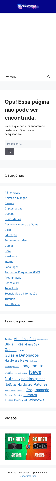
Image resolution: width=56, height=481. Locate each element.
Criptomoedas (13, 208)
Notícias (12, 378)
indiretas (33, 361)
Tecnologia (11, 288)
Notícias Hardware (18, 384)
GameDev (32, 344)
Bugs (9, 344)
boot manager (42, 339)
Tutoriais (10, 298)
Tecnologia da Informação (21, 293)
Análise (8, 339)
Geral (8, 251)
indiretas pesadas (12, 367)
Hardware (11, 256)
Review (8, 395)
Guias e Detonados (22, 355)
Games (9, 245)
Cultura (9, 213)
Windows (36, 400)
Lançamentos (33, 365)
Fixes (19, 344)
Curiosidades (13, 219)
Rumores (30, 395)
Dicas (8, 229)
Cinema (9, 203)
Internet (9, 261)
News (35, 372)
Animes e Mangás (16, 197)
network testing (21, 373)
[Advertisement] (28, 42)
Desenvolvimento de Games (22, 224)
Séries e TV (12, 283)
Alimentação (12, 192)
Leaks (9, 373)
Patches (41, 384)
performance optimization (15, 391)
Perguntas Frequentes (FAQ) (22, 272)
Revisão (18, 395)
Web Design (12, 304)
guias (21, 350)
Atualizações (25, 339)
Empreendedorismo (17, 240)
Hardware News (17, 360)
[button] (48, 76)
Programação (13, 277)
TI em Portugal (16, 400)
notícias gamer (33, 379)
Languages (12, 267)
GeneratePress (28, 475)
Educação (11, 235)
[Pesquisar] (9, 151)
